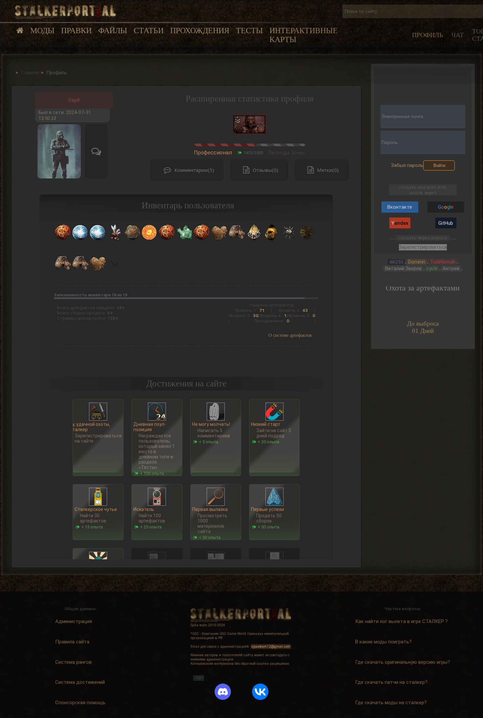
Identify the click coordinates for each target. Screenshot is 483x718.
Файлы (112, 30)
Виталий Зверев (403, 268)
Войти (439, 165)
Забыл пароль (407, 165)
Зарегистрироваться (423, 247)
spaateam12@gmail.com (271, 646)
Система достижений (80, 682)
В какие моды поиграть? (383, 641)
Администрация (73, 621)
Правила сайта (72, 641)
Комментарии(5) (194, 170)
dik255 (396, 262)
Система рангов (73, 662)
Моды (42, 30)
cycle (432, 268)
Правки (76, 30)
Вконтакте (399, 207)
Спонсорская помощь (80, 702)
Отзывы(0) (265, 170)
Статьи (149, 30)
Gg (445, 207)
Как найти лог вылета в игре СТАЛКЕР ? (401, 621)
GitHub (445, 223)
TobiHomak (442, 262)
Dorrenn (416, 262)
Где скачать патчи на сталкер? (391, 682)
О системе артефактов (290, 335)
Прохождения (199, 30)
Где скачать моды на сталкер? (391, 702)
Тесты (249, 30)
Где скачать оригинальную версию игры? (402, 662)
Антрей (451, 268)
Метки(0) (328, 170)
